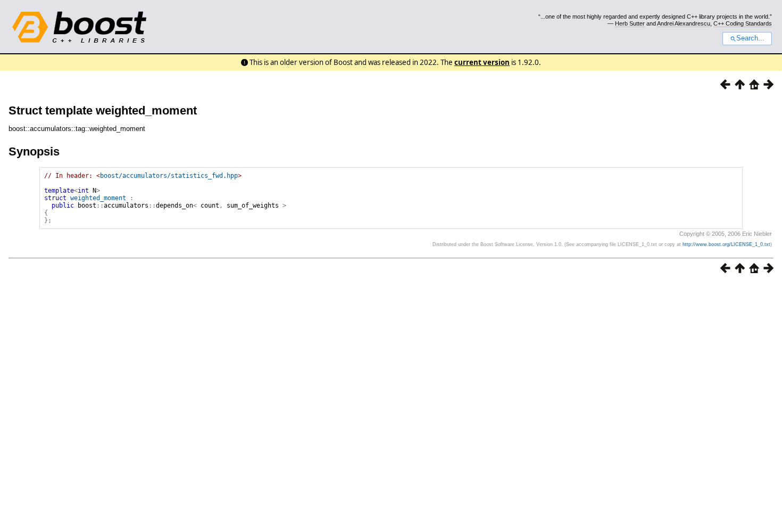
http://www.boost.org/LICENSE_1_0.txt (726, 244)
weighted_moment (98, 198)
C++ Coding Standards (742, 23)
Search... (750, 38)
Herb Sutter (630, 23)
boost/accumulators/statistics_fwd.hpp (169, 175)
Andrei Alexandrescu (683, 23)
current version (482, 62)
